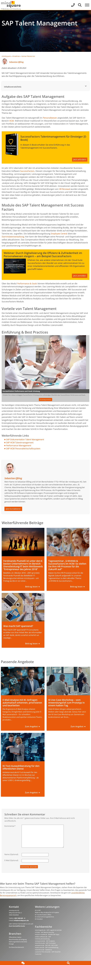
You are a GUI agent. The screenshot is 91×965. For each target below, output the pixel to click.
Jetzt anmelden (79, 275)
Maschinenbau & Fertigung (18, 939)
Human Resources (28, 56)
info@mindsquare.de (21, 920)
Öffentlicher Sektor (15, 937)
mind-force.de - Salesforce (43, 950)
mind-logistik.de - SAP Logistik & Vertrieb (48, 930)
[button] (45, 86)
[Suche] (68, 963)
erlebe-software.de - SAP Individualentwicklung (43, 938)
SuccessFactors (27, 171)
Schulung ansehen (45, 399)
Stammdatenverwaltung (13, 236)
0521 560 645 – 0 (19, 918)
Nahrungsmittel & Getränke (18, 942)
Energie (11, 944)
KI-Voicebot (39, 919)
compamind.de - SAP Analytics (45, 941)
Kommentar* (10, 826)
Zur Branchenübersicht (16, 947)
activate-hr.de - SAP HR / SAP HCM (46, 945)
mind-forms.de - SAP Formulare (45, 943)
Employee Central (59, 233)
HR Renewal (64, 189)
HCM (11, 120)
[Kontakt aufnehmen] (23, 963)
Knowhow (16, 56)
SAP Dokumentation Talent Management (25, 439)
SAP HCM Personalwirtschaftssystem (23, 448)
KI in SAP (38, 910)
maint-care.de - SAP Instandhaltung (46, 947)
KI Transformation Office (43, 915)
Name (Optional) (11, 854)
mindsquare (6, 56)
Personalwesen (50, 117)
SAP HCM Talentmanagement (19, 442)
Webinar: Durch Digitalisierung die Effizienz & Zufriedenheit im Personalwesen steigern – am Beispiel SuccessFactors (43, 254)
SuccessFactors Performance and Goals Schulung (21, 391)
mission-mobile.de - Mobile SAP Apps (47, 934)
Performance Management (18, 445)
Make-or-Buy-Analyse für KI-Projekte (47, 912)
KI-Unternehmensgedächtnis (44, 917)
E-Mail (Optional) (11, 860)
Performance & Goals (27, 283)
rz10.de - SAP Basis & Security (44, 932)
